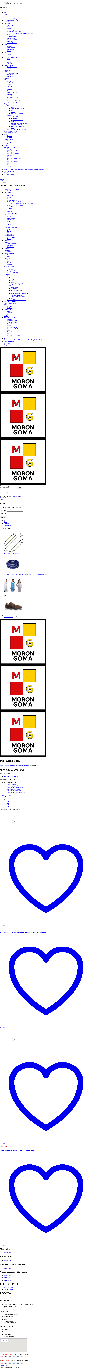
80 (8, 806)
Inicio (1, 765)
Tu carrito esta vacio (5, 496)
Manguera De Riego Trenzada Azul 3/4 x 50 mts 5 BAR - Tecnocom (23, 574)
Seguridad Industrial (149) (11, 776)
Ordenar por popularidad (14, 786)
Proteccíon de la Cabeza (22, 765)
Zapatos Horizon (8, 617)
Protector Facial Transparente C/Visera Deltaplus (18, 1150)
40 (8, 803)
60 (8, 805)
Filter (1, 766)
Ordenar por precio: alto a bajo (16, 792)
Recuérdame (5, 514)
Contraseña (3, 510)
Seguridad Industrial (9, 765)
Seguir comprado (16, 496)
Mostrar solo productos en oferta (11, 809)
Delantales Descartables (10, 595)
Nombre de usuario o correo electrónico (11, 507)
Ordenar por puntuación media (16, 787)
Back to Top (3, 1365)
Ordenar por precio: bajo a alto (16, 790)
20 (8, 801)
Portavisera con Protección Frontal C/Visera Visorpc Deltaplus (23, 932)
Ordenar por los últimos (14, 789)
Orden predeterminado (13, 784)
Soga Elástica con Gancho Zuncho (13, 553)
